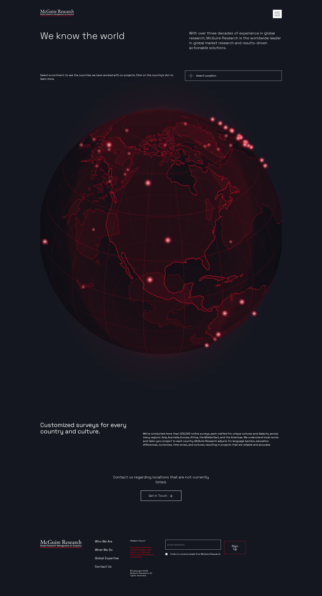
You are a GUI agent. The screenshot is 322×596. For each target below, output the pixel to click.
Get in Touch (158, 495)
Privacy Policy (137, 541)
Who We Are (103, 541)
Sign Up (235, 547)
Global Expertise (107, 558)
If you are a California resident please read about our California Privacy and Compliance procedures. (142, 552)
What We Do (104, 549)
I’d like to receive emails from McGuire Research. (195, 554)
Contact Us (103, 566)
